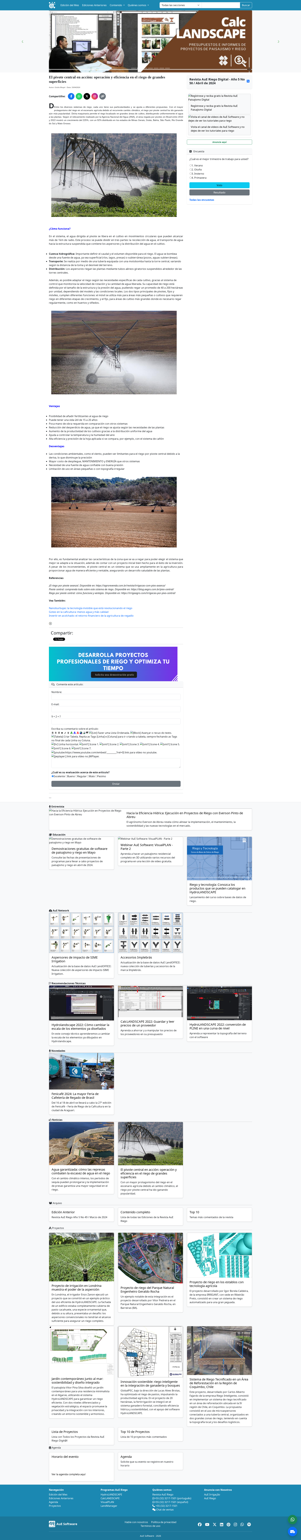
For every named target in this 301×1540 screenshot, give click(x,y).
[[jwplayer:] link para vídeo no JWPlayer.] (75, 756)
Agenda (126, 1457)
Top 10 (194, 1212)
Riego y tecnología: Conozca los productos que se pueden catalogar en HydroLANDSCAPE (217, 888)
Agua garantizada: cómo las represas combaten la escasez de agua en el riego (81, 1171)
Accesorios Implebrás (136, 957)
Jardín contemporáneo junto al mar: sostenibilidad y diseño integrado (77, 1381)
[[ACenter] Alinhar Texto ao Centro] (56, 733)
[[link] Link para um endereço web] (81, 733)
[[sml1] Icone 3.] (129, 744)
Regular (82, 776)
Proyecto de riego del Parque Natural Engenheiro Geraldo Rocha (147, 1290)
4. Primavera (199, 177)
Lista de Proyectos (65, 1432)
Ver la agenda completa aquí (68, 1474)
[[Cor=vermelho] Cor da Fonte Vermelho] (78, 733)
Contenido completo (135, 1212)
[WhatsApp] (242, 1524)
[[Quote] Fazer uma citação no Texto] (87, 733)
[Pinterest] (229, 1524)
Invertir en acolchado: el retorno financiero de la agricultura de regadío (91, 615)
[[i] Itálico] (65, 733)
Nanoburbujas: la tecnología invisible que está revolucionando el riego (90, 608)
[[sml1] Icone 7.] (81, 748)
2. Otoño (197, 169)
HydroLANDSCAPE (111, 1494)
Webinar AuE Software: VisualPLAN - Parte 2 (147, 847)
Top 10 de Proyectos (135, 1432)
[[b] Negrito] (62, 733)
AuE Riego (210, 1498)
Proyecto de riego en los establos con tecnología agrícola (217, 1284)
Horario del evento (65, 1457)
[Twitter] (215, 1524)
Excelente (59, 776)
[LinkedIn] (222, 1524)
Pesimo (101, 776)
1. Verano (197, 165)
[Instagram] (236, 1524)
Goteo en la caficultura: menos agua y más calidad (78, 612)
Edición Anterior (63, 1212)
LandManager (109, 1506)
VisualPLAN (107, 1502)
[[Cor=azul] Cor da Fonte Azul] (74, 733)
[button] (22, 41)
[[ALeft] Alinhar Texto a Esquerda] (52, 733)
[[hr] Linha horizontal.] (65, 744)
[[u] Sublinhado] (68, 733)
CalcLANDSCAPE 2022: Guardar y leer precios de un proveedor (147, 1023)
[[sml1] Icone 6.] (61, 748)
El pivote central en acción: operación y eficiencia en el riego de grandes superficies (149, 1173)
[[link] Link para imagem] (84, 733)
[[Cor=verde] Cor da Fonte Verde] (71, 733)
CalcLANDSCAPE (110, 1498)
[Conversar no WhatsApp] (292, 1519)
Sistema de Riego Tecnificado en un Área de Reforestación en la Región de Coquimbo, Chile (219, 1383)
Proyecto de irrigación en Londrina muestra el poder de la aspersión (76, 1288)
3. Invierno (198, 173)
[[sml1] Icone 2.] (109, 744)
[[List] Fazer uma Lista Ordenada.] (109, 733)
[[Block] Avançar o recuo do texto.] (151, 733)
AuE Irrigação (212, 1494)
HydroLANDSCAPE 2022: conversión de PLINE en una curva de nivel (218, 1026)
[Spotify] (249, 1524)
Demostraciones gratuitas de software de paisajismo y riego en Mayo (79, 851)
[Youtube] (207, 1524)
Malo (92, 776)
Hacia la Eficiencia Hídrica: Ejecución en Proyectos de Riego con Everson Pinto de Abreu (185, 815)
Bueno (71, 776)
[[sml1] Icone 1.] (89, 744)
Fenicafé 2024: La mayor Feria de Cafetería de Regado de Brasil (75, 1096)
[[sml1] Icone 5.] (170, 744)
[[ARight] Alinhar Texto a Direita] (59, 733)
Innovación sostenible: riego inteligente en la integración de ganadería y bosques (150, 1384)
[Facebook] (200, 1524)
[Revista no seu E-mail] (292, 1531)
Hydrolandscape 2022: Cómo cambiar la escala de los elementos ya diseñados (80, 1027)
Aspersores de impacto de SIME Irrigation (75, 959)
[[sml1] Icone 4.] (150, 744)
